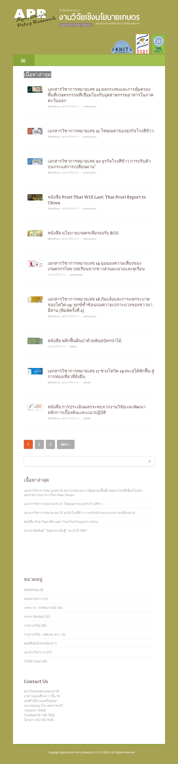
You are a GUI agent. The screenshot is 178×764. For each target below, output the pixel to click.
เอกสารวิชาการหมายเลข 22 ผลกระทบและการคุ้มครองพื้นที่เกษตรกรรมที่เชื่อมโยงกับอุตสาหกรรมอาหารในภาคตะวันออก (100, 94)
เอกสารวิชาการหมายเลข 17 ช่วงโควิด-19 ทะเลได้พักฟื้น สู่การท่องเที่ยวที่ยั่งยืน (101, 373)
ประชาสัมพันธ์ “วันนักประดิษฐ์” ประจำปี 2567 (55, 530)
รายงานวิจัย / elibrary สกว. (42, 634)
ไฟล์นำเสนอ (32, 661)
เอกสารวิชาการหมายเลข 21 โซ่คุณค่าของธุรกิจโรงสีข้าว (101, 131)
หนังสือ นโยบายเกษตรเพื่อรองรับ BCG (83, 233)
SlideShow (31, 589)
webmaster (90, 106)
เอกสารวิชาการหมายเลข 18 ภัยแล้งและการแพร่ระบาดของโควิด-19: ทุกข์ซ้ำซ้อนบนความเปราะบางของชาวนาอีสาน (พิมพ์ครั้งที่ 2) (100, 304)
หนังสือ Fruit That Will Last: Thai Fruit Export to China (97, 199)
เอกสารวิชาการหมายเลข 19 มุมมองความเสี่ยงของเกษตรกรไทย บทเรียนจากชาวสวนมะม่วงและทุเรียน (96, 266)
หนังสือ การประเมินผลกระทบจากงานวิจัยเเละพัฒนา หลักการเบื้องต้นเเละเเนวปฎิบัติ (96, 409)
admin (73, 346)
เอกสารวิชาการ (70, 106)
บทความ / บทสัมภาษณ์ (40, 607)
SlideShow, (54, 106)
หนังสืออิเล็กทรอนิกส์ (38, 643)
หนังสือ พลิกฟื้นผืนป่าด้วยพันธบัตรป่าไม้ (84, 340)
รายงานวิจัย (32, 625)
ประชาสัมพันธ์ (34, 616)
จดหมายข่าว (33, 598)
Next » (66, 444)
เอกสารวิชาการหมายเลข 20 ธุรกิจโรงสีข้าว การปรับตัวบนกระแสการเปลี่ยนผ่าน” (99, 164)
